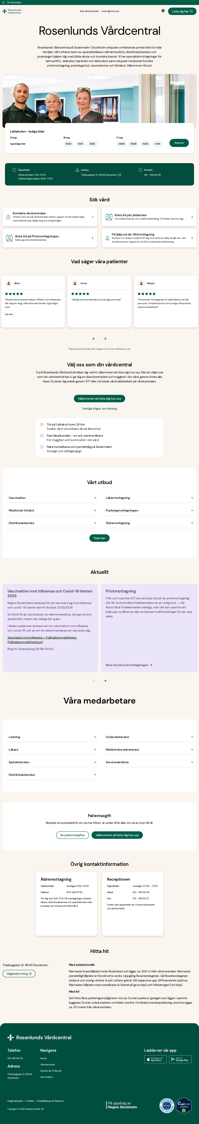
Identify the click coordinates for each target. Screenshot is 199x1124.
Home (43, 1058)
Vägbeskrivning (17, 974)
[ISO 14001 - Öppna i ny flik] (167, 1105)
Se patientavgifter (72, 835)
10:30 (92, 143)
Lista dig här (180, 11)
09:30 (134, 143)
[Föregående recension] (49, 338)
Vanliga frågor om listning (99, 408)
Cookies (30, 1101)
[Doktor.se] (16, 11)
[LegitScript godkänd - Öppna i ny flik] (184, 1105)
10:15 (80, 143)
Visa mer (99, 538)
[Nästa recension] (150, 338)
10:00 (68, 143)
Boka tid (179, 142)
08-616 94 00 (15, 1058)
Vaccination (46, 1077)
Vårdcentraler (47, 1064)
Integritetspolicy (15, 1101)
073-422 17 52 (74, 892)
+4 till (157, 143)
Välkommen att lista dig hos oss (99, 399)
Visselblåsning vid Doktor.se (50, 1101)
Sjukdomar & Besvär (51, 1070)
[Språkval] (163, 10)
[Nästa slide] (150, 681)
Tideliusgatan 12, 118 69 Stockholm (99, 174)
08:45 (122, 143)
